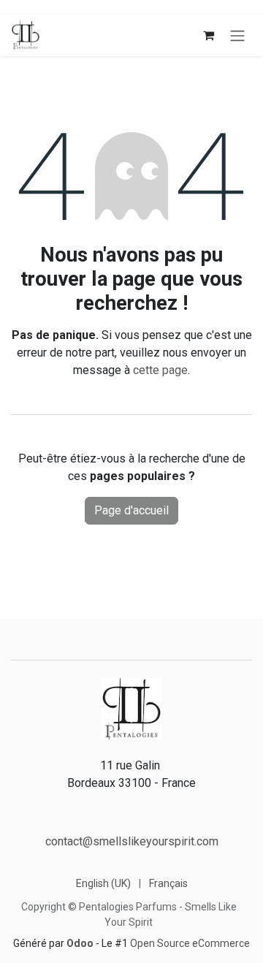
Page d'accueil (131, 510)
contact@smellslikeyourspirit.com (131, 841)
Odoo (81, 943)
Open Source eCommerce (190, 943)
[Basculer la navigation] (237, 35)
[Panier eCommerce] (208, 35)
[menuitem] (103, 884)
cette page (160, 370)
